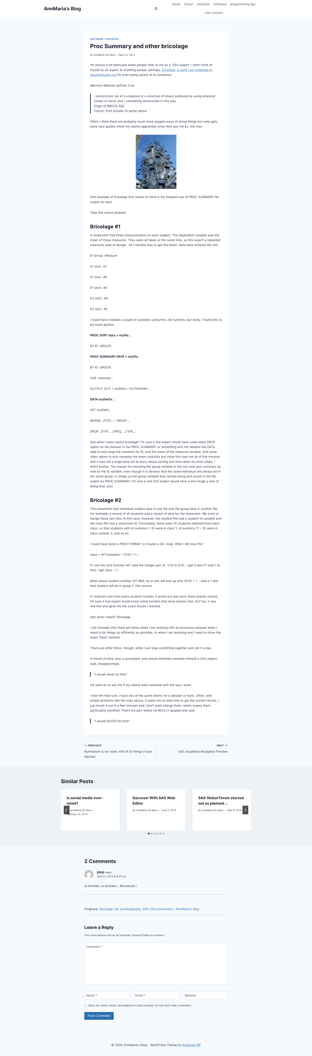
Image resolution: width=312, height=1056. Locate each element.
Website (190, 995)
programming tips (242, 4)
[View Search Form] (156, 8)
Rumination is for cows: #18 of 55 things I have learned (118, 751)
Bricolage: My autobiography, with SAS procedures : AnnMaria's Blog (149, 909)
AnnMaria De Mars (104, 54)
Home (176, 4)
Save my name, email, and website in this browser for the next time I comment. (140, 1005)
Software (220, 4)
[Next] (245, 810)
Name (91, 995)
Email (140, 995)
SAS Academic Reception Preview (203, 749)
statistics (203, 4)
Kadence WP (191, 1045)
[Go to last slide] (67, 810)
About (188, 4)
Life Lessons (214, 13)
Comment (94, 947)
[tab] (149, 834)
